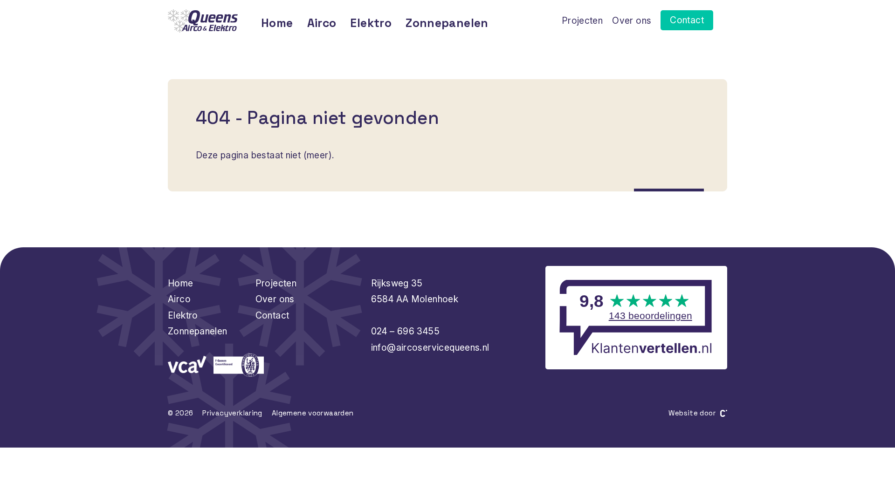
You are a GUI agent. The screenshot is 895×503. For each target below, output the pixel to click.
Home (277, 22)
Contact (687, 20)
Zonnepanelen (447, 22)
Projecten (582, 20)
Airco (322, 22)
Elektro (371, 22)
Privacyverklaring (232, 412)
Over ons (631, 20)
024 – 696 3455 (405, 331)
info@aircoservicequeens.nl (430, 347)
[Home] (203, 21)
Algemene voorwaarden (313, 412)
